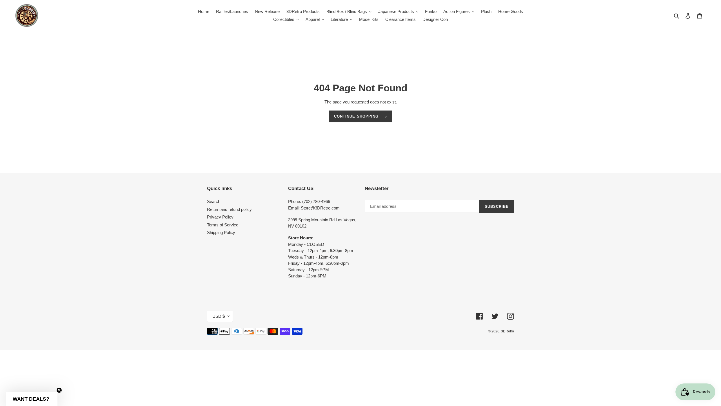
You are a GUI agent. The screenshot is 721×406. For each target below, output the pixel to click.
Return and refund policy (229, 209)
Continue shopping (356, 116)
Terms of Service (222, 224)
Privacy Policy (220, 217)
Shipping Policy (221, 232)
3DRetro (507, 331)
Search (213, 201)
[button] (31, 399)
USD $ (218, 316)
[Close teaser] (59, 390)
